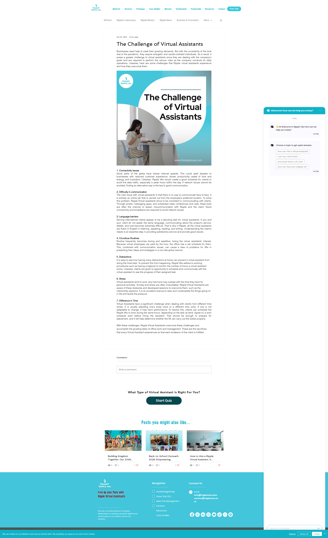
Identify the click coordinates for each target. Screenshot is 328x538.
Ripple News (166, 20)
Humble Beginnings (165, 491)
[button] (196, 9)
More (206, 20)
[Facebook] (192, 514)
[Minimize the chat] (320, 111)
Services (160, 505)
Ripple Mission (148, 20)
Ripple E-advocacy (126, 20)
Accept (317, 534)
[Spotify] (230, 514)
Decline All (304, 534)
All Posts (108, 20)
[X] (225, 514)
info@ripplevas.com (205, 495)
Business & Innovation (188, 20)
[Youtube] (214, 514)
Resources (161, 510)
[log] (294, 318)
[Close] (324, 534)
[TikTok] (219, 514)
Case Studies (162, 515)
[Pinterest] (197, 514)
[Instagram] (208, 514)
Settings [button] (292, 534)
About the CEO (163, 496)
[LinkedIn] (203, 514)
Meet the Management (165, 501)
